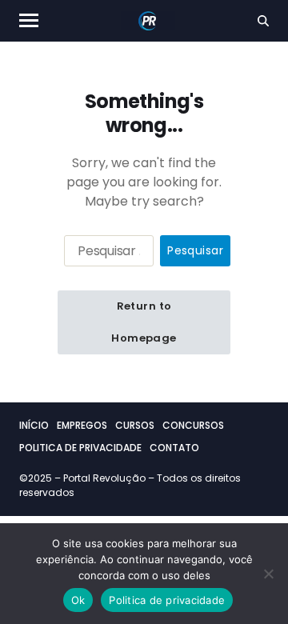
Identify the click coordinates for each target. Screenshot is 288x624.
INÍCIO (34, 425)
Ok (78, 600)
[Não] (268, 574)
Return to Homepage (143, 322)
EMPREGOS (82, 425)
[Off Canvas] (28, 20)
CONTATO (174, 447)
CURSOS (134, 425)
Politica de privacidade (167, 600)
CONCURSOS (193, 425)
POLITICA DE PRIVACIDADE (80, 447)
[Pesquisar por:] (106, 254)
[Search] (263, 20)
